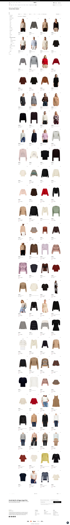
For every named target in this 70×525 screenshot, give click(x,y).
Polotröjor (11, 41)
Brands (19, 2)
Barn (14, 2)
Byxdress (11, 19)
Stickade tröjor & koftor (16, 7)
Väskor (10, 51)
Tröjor (11, 44)
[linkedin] (11, 516)
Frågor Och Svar (46, 511)
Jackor (10, 22)
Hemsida (10, 7)
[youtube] (13, 516)
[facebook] (15, 516)
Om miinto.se (36, 511)
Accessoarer (11, 15)
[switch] (38, 14)
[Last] (60, 493)
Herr (11, 2)
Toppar (10, 47)
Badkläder (11, 16)
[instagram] (9, 516)
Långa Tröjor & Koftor (13, 40)
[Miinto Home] (35, 2)
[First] (9, 493)
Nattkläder (11, 30)
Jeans (10, 23)
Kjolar (10, 26)
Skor (10, 33)
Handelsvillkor (54, 511)
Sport (16, 2)
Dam (9, 2)
